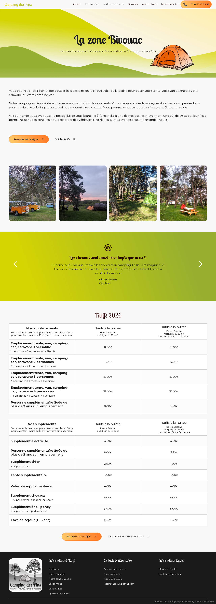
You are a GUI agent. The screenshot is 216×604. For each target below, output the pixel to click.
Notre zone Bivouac (60, 579)
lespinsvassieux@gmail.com (119, 584)
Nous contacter (112, 574)
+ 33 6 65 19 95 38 (113, 579)
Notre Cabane (56, 574)
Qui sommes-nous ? (59, 593)
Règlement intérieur (170, 574)
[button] (92, 4)
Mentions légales (168, 569)
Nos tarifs (54, 569)
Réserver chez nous (114, 569)
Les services (55, 584)
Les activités (55, 588)
